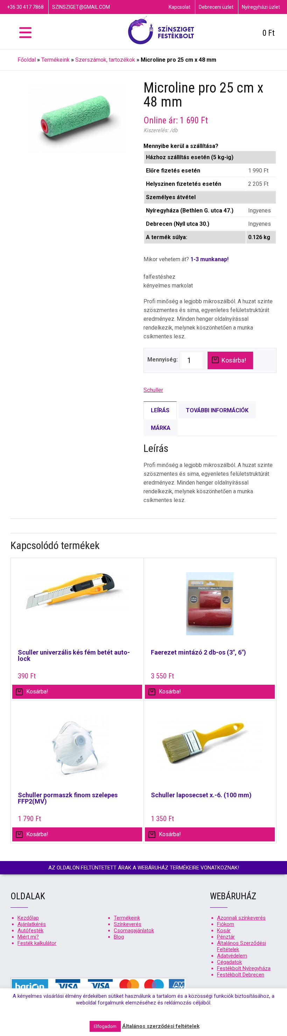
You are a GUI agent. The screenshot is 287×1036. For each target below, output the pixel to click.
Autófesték (30, 930)
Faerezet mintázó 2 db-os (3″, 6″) (198, 652)
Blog (119, 937)
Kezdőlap (28, 918)
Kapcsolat (179, 7)
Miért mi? (28, 937)
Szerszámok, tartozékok (105, 59)
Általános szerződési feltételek (161, 1026)
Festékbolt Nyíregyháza (244, 968)
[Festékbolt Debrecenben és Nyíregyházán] (161, 31)
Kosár (224, 930)
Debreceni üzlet (216, 7)
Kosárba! (234, 360)
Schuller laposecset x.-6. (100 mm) (201, 795)
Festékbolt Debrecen (240, 974)
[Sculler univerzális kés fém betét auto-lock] (77, 607)
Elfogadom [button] (105, 1026)
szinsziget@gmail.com (81, 7)
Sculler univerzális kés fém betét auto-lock (74, 655)
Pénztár (226, 937)
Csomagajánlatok (134, 930)
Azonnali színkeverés (241, 918)
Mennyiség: (162, 359)
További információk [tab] (217, 410)
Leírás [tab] (160, 410)
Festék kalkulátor (37, 943)
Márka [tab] (160, 428)
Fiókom (225, 924)
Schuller (153, 390)
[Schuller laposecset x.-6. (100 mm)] (210, 750)
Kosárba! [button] (37, 691)
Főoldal (27, 59)
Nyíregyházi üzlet (261, 7)
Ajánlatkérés (32, 924)
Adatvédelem (232, 956)
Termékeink (55, 59)
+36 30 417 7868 (25, 7)
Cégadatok (229, 962)
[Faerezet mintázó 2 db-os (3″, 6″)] (210, 607)
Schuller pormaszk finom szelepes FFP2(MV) (68, 798)
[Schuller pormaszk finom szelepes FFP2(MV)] (77, 750)
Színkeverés (127, 924)
